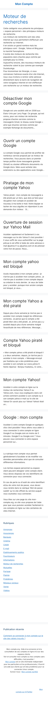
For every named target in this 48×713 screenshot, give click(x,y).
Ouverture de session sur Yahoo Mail (22, 224)
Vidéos (6, 590)
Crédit (6, 545)
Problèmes (8, 579)
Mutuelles (7, 568)
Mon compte (10, 662)
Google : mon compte (23, 417)
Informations (9, 560)
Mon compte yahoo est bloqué (21, 264)
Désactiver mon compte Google (17, 100)
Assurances (8, 533)
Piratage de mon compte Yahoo (18, 185)
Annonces (7, 529)
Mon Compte (24, 4)
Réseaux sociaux (10, 583)
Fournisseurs (9, 556)
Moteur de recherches (13, 564)
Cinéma (6, 541)
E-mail (6, 548)
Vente (6, 587)
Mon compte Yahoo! (21, 379)
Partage (6, 571)
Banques (7, 537)
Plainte (6, 575)
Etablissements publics (13, 552)
